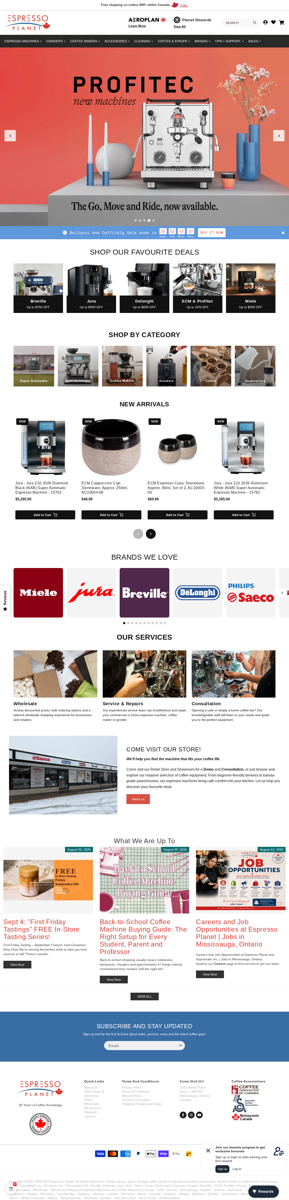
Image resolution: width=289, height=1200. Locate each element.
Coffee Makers (83, 41)
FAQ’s (88, 1100)
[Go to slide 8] (152, 623)
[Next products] (151, 534)
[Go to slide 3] (144, 220)
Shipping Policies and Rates (142, 1104)
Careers (90, 1116)
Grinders (54, 41)
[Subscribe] (180, 1045)
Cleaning (142, 41)
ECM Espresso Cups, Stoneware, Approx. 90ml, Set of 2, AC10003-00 (176, 488)
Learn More (137, 26)
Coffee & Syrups (172, 41)
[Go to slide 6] (144, 623)
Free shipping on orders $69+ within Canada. (135, 5)
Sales (253, 41)
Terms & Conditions (136, 1091)
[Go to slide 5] (153, 220)
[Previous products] (138, 534)
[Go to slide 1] (135, 220)
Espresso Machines (22, 41)
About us (138, 799)
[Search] (254, 22)
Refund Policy (132, 1096)
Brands (201, 41)
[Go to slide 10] (161, 623)
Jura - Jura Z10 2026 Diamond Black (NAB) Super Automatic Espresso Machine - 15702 (41, 488)
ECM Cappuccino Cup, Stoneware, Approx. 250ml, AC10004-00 (105, 488)
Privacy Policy (132, 1087)
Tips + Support (228, 41)
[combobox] (240, 22)
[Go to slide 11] (165, 623)
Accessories (116, 41)
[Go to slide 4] (149, 220)
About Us (90, 1087)
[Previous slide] (10, 135)
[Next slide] (278, 135)
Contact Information (136, 1100)
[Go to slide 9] (157, 623)
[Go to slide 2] (140, 220)
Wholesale (91, 1104)
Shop (182, 232)
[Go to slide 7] (148, 623)
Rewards (90, 1112)
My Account (92, 1108)
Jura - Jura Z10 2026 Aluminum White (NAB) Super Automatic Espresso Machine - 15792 (241, 488)
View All (180, 26)
